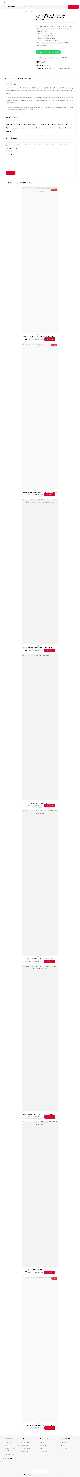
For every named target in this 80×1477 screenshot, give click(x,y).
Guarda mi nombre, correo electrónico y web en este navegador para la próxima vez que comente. (38, 145)
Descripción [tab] (9, 79)
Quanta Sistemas (34, 1475)
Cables (42, 1442)
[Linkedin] (42, 1471)
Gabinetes (63, 1442)
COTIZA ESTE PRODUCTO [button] (48, 52)
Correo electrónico (12, 138)
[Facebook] (33, 1471)
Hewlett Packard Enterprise (53, 68)
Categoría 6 (25, 1445)
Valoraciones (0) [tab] (24, 79)
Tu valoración (10, 154)
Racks (62, 1445)
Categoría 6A (25, 1448)
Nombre (9, 131)
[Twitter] (38, 1471)
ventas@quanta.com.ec (12, 1443)
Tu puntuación (12, 148)
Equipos (9, 12)
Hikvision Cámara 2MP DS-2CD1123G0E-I (74, 16)
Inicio (4, 12)
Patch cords (44, 1445)
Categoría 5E (25, 1442)
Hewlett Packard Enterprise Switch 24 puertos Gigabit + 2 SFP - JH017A (76, 17)
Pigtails (42, 1448)
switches (67, 68)
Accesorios (24, 1451)
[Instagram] (46, 1471)
